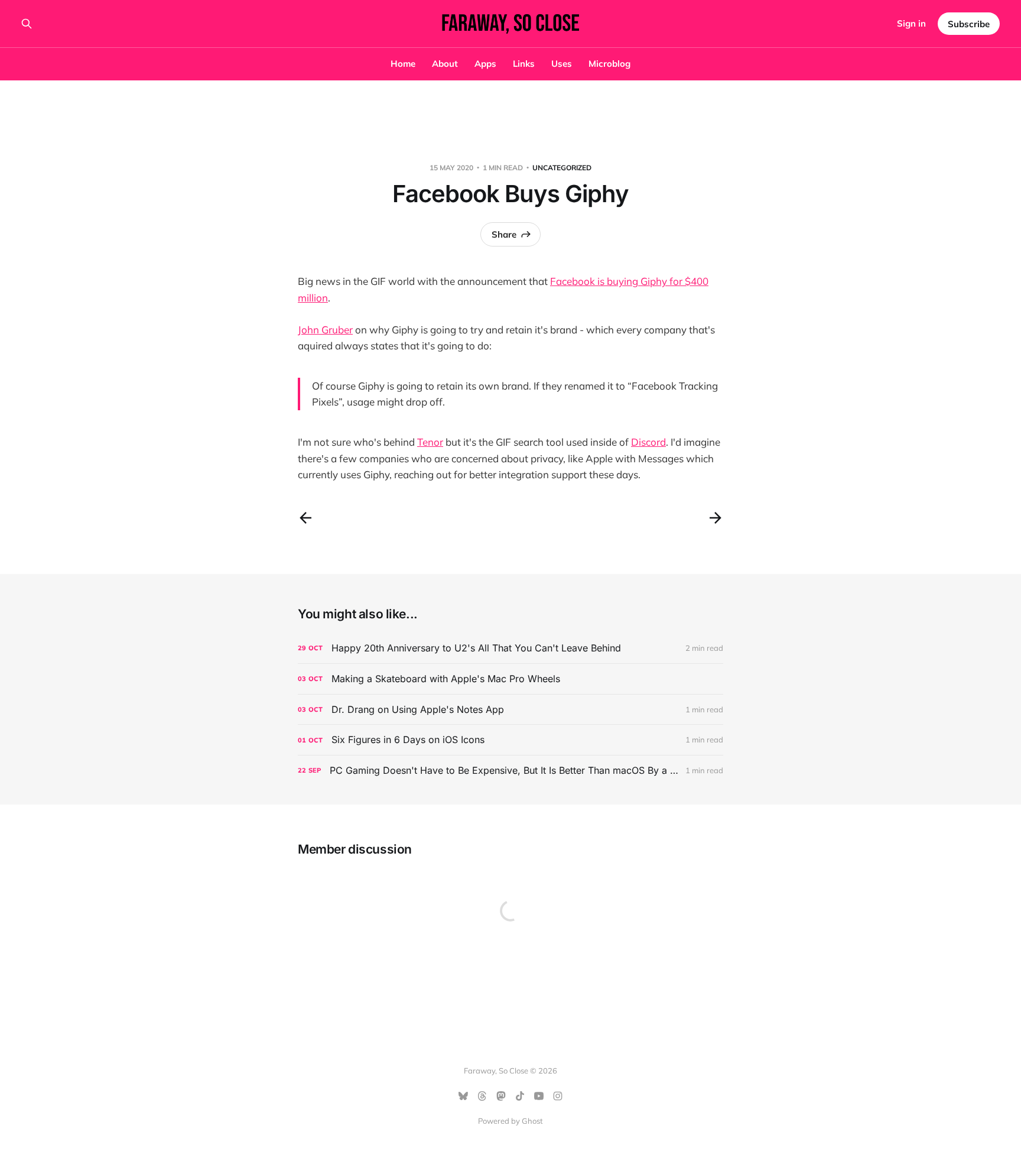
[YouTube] (539, 1096)
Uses (561, 63)
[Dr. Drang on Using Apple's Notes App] (510, 710)
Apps (485, 63)
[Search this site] (26, 24)
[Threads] (482, 1096)
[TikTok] (520, 1096)
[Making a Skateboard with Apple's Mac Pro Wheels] (510, 679)
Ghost (532, 1121)
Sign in (911, 23)
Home (403, 63)
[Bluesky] (463, 1096)
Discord (648, 442)
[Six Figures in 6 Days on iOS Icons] (510, 740)
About (445, 63)
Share (504, 234)
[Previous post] (305, 518)
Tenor (430, 442)
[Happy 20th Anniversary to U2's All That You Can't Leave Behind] (510, 648)
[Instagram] (557, 1096)
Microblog (609, 63)
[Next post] (715, 518)
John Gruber (325, 329)
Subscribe (969, 24)
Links (524, 63)
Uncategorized (561, 167)
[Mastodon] (501, 1096)
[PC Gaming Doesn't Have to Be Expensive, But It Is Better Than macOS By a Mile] (510, 770)
